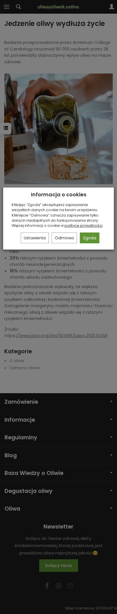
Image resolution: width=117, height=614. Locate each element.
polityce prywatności (83, 225)
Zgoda (89, 238)
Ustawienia (35, 238)
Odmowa (64, 238)
